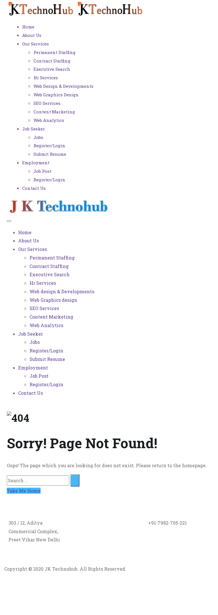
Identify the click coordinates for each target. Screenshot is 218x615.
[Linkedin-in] (42, 590)
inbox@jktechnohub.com (106, 523)
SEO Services (46, 103)
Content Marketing (54, 112)
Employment (35, 162)
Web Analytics (48, 120)
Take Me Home (24, 491)
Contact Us (34, 188)
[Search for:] (38, 480)
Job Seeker (33, 129)
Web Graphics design (56, 94)
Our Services (35, 44)
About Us (31, 35)
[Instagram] (57, 590)
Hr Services (45, 77)
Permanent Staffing (54, 52)
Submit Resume (49, 154)
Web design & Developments (63, 86)
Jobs (38, 137)
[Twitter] (11, 590)
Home (28, 27)
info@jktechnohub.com (104, 531)
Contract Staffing (51, 61)
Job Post (42, 171)
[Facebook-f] (27, 590)
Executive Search (51, 69)
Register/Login (49, 145)
